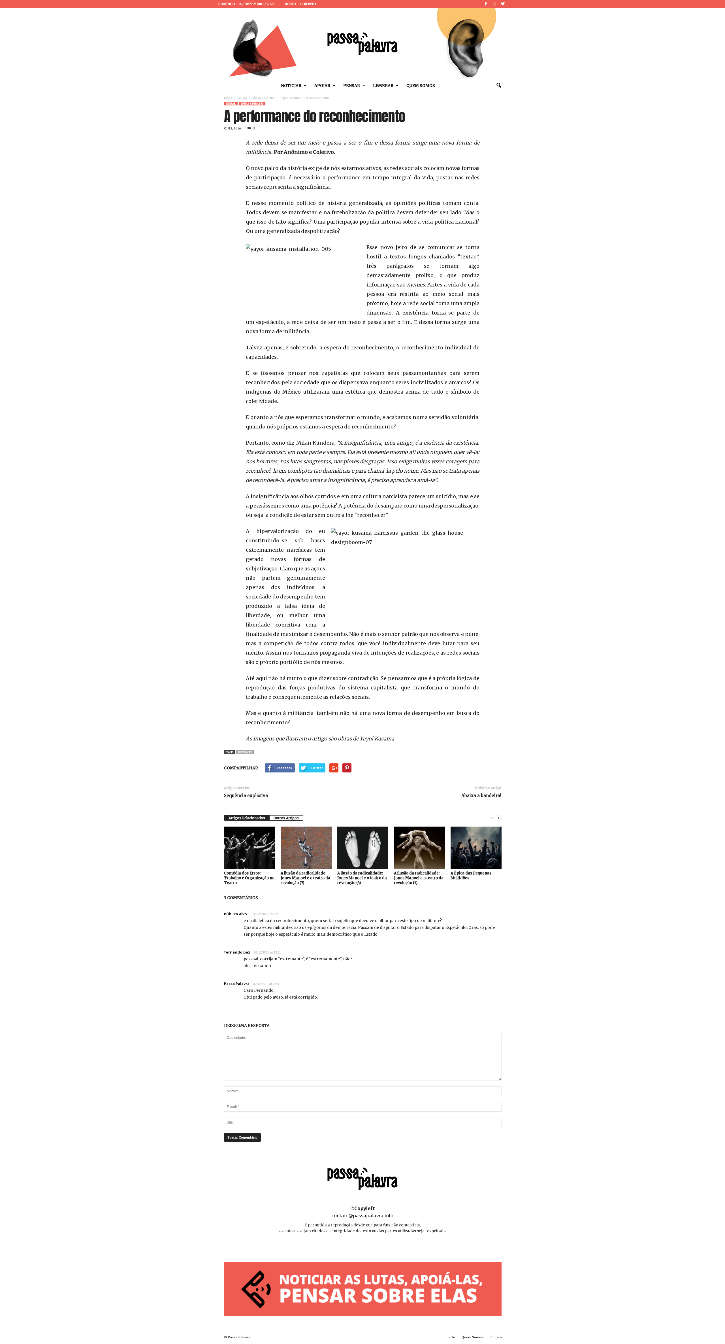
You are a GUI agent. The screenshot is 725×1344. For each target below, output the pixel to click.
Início (290, 4)
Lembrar (383, 85)
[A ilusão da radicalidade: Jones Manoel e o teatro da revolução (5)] (419, 848)
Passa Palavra (237, 983)
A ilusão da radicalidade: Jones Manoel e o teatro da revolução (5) (418, 878)
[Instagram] (494, 4)
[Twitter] (503, 4)
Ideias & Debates (263, 98)
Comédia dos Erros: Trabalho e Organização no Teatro (249, 878)
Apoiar (322, 85)
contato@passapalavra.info (362, 1215)
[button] (498, 85)
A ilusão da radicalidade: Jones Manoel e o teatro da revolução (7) (305, 878)
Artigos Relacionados (247, 818)
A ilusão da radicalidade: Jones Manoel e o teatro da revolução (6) (362, 878)
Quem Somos (420, 85)
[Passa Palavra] (362, 43)
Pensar (351, 85)
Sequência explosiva (246, 795)
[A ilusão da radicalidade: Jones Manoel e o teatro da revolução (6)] (362, 848)
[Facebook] (486, 4)
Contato (308, 4)
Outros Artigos (286, 818)
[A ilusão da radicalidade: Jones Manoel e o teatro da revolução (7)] (306, 848)
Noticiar (291, 85)
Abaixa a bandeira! (481, 795)
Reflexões (245, 752)
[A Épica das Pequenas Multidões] (476, 848)
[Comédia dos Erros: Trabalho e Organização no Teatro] (249, 848)
